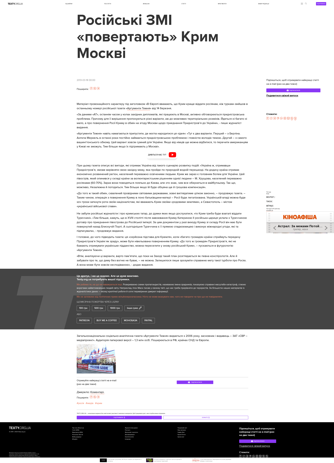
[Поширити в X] (94, 88)
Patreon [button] (84, 320)
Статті (74, 430)
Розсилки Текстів (77, 434)
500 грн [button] (98, 308)
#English (74, 439)
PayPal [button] (148, 320)
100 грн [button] (83, 308)
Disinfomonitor (129, 437)
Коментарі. (97, 392)
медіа (90, 403)
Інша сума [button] (132, 308)
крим (99, 403)
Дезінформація (130, 434)
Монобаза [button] (130, 320)
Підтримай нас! (182, 428)
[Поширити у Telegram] (98, 88)
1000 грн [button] (115, 308)
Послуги (127, 430)
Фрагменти (75, 432)
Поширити (83, 89)
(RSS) (77, 430)
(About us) (81, 428)
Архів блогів (182, 434)
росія (81, 403)
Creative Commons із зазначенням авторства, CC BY (26, 454)
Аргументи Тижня (138, 108)
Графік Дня (181, 432)
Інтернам (128, 439)
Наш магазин (182, 430)
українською (21, 455)
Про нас (74, 428)
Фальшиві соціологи (131, 432)
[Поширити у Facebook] (91, 88)
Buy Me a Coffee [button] (107, 320)
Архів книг (181, 437)
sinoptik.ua (269, 210)
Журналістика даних (131, 428)
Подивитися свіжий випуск (282, 95)
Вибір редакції (76, 437)
